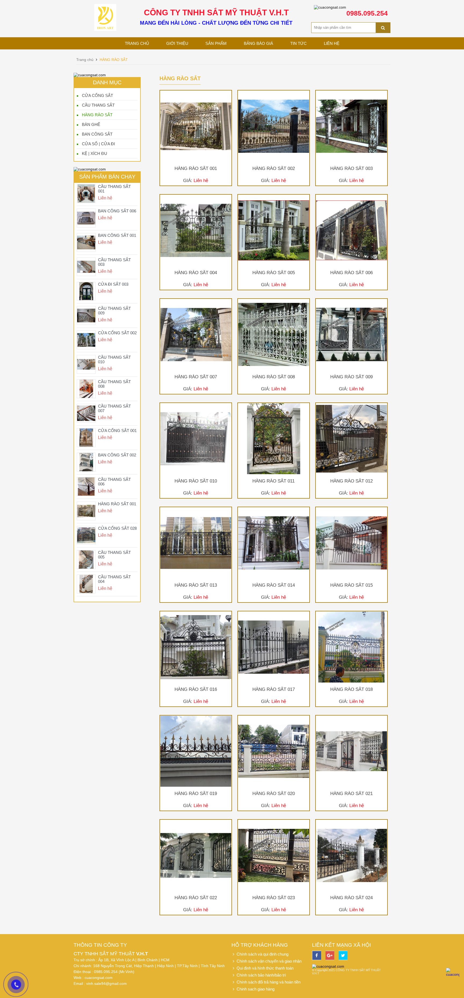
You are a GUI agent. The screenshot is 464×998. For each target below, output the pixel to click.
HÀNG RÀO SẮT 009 (351, 376)
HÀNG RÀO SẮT (97, 114)
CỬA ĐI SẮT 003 (113, 284)
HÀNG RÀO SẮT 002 (273, 168)
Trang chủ (137, 43)
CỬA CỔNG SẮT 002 (117, 333)
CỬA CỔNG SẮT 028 (117, 528)
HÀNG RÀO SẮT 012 (351, 481)
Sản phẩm (216, 43)
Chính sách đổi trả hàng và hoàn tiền (267, 982)
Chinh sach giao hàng (254, 989)
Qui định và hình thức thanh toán (264, 968)
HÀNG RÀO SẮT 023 (273, 897)
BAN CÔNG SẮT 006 (117, 211)
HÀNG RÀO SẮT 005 (273, 272)
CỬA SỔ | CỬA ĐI (98, 143)
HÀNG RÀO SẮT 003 (351, 168)
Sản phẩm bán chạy (107, 177)
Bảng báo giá (258, 43)
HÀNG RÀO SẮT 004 (196, 272)
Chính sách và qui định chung (261, 954)
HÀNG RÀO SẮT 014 (273, 585)
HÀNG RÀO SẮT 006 (351, 272)
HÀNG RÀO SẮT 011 (273, 481)
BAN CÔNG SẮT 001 (117, 235)
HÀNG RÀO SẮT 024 (351, 897)
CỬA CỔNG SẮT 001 (117, 430)
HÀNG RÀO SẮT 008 (273, 376)
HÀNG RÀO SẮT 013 (196, 585)
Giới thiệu (177, 43)
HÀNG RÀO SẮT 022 (196, 897)
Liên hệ (331, 43)
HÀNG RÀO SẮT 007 (196, 376)
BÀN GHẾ (91, 124)
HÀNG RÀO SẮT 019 (196, 793)
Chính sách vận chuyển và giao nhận (268, 961)
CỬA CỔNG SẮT (97, 95)
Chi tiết (195, 143)
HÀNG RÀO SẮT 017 (273, 689)
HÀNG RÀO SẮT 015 (351, 585)
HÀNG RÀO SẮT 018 (351, 689)
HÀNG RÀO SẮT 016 (196, 689)
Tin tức (298, 43)
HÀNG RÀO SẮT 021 (351, 793)
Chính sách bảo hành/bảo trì (260, 975)
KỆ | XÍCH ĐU (94, 153)
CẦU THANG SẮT (98, 105)
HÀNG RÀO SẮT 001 (117, 504)
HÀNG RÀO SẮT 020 (273, 793)
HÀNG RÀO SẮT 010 (196, 481)
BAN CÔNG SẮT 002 (117, 455)
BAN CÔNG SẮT (97, 134)
